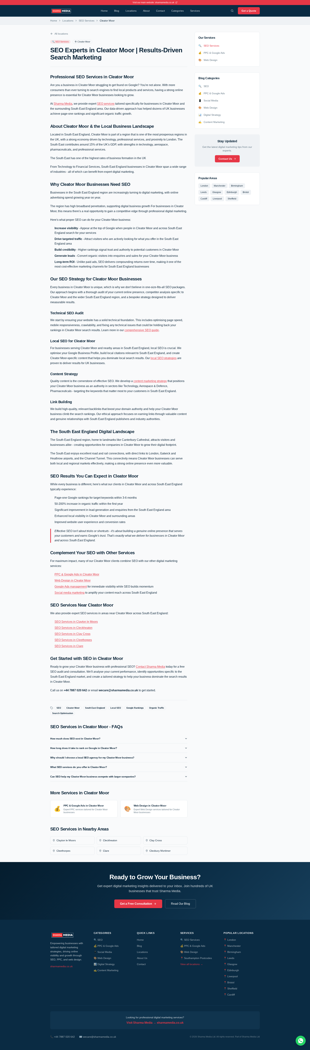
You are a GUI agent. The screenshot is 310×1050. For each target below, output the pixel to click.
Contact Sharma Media (150, 666)
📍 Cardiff (229, 994)
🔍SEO (98, 939)
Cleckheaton (110, 840)
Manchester (219, 186)
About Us (142, 958)
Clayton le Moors (66, 840)
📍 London (230, 939)
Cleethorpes (63, 850)
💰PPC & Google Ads (106, 945)
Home (104, 10)
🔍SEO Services (190, 939)
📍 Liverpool (231, 976)
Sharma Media (63, 103)
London (204, 186)
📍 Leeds (229, 958)
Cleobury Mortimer (160, 850)
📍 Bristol (229, 982)
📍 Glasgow (230, 964)
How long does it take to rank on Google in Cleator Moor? (83, 748)
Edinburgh (232, 192)
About (146, 10)
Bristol (246, 192)
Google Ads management (71, 586)
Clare (106, 850)
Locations (131, 10)
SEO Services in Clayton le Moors (76, 621)
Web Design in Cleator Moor (73, 580)
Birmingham (237, 186)
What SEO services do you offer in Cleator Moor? (78, 767)
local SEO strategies (164, 358)
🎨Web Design (102, 958)
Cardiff (204, 198)
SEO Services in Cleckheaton (73, 627)
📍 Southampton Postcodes (196, 958)
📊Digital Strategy (104, 964)
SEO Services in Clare (69, 646)
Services (195, 10)
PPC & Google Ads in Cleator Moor (77, 574)
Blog (116, 10)
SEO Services (86, 20)
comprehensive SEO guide (142, 330)
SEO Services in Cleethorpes (73, 639)
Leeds (204, 192)
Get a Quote (248, 10)
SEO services (105, 103)
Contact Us (225, 158)
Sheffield (232, 198)
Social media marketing (69, 592)
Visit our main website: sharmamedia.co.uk (153, 2)
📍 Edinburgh (231, 970)
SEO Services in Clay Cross (72, 633)
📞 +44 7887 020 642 (62, 1036)
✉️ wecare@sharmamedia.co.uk (97, 1036)
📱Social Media (103, 952)
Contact (160, 10)
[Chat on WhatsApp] (301, 1041)
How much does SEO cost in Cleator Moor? (75, 738)
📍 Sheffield (230, 988)
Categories (177, 10)
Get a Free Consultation (136, 903)
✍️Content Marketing (106, 970)
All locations (61, 33)
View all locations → (191, 964)
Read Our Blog (180, 903)
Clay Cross (155, 840)
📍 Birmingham (232, 952)
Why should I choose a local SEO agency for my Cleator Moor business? (92, 757)
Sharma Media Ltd (251, 1036)
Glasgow (216, 192)
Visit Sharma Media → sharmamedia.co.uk (155, 1022)
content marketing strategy (150, 381)
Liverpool (217, 198)
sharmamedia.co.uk (61, 966)
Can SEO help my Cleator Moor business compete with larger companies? (93, 776)
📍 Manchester (232, 945)
